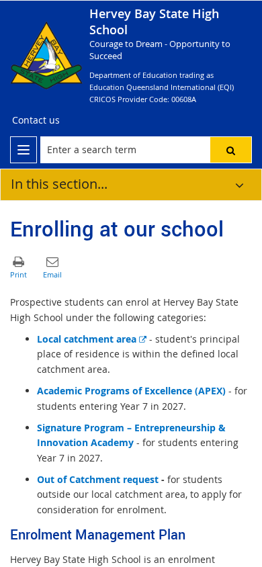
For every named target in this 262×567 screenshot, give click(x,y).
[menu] (23, 149)
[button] (231, 149)
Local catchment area (91, 339)
